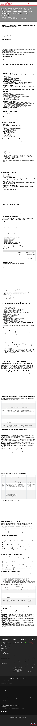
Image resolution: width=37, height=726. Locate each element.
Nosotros (5, 708)
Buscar (35, 4)
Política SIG (18, 708)
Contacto (23, 708)
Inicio (1, 708)
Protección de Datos (12, 708)
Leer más (29, 671)
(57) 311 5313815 (4, 663)
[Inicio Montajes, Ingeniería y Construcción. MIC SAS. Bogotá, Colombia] (1, 711)
